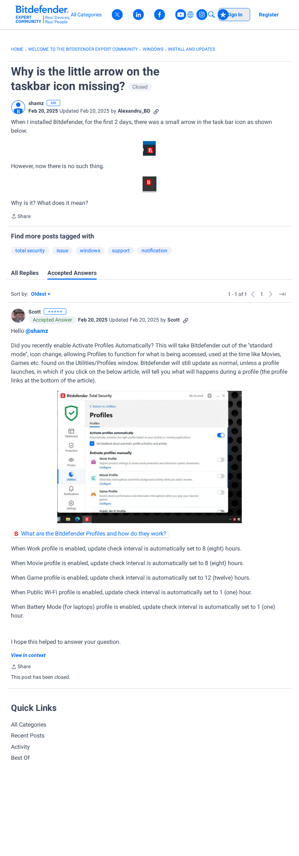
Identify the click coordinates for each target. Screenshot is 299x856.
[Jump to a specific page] (282, 294)
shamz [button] (36, 103)
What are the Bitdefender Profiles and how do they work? (93, 533)
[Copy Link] (156, 111)
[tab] (25, 273)
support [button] (121, 250)
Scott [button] (34, 312)
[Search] (211, 14)
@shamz (37, 330)
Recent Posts (27, 735)
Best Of (20, 757)
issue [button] (62, 250)
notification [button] (154, 250)
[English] (43, 14)
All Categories (28, 724)
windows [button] (90, 250)
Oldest (39, 294)
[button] (18, 107)
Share (21, 217)
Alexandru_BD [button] (134, 111)
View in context (28, 655)
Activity (20, 746)
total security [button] (30, 250)
